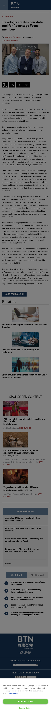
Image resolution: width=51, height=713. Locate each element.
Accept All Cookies (25, 701)
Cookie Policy (14, 693)
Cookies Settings (25, 708)
